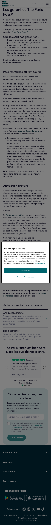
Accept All (25, 270)
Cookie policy (40, 263)
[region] (25, 262)
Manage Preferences (25, 277)
